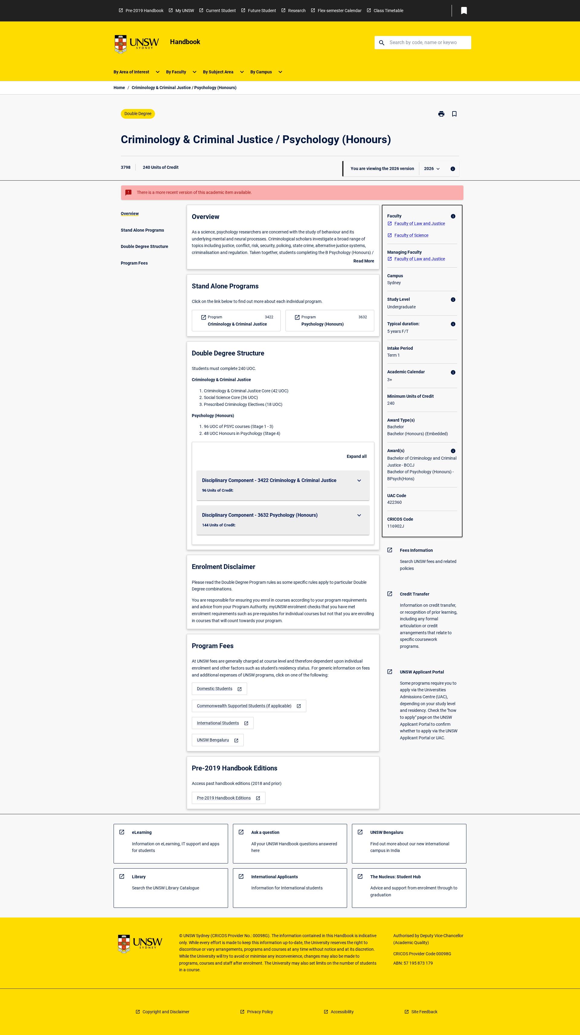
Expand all (357, 456)
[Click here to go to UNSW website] (136, 45)
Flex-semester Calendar (340, 10)
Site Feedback (424, 1011)
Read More (363, 262)
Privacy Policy (260, 1011)
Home (119, 87)
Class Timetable (388, 10)
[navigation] (219, 689)
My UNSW (185, 10)
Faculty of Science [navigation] (411, 235)
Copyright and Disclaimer (166, 1011)
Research (297, 10)
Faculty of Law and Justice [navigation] (420, 223)
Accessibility (342, 1011)
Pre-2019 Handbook (144, 10)
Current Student (221, 10)
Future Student (262, 10)
